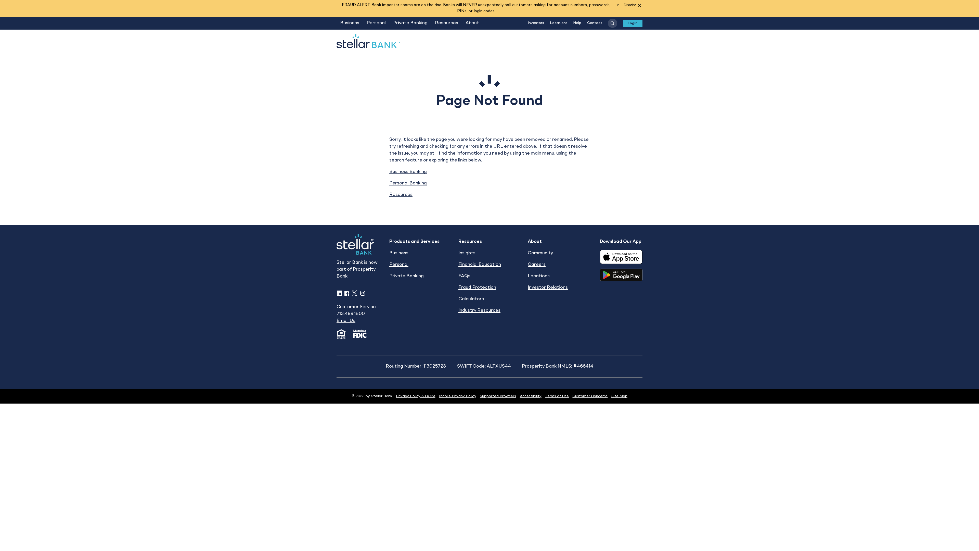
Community (540, 253)
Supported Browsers (498, 396)
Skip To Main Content (360, 13)
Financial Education (479, 264)
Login (633, 23)
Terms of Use (557, 396)
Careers (537, 264)
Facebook (346, 293)
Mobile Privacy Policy (457, 396)
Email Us (346, 320)
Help (577, 23)
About (472, 23)
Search (612, 23)
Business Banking (408, 171)
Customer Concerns (590, 396)
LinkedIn (339, 293)
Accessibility (531, 396)
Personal (376, 23)
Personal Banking (408, 183)
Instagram (362, 293)
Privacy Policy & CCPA (415, 396)
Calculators (471, 299)
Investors (536, 23)
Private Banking (410, 23)
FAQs (464, 276)
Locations (559, 23)
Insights (466, 253)
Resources (446, 23)
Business (349, 23)
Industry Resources (479, 310)
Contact (594, 23)
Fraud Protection (477, 287)
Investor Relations (548, 287)
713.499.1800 (351, 313)
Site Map (619, 396)
